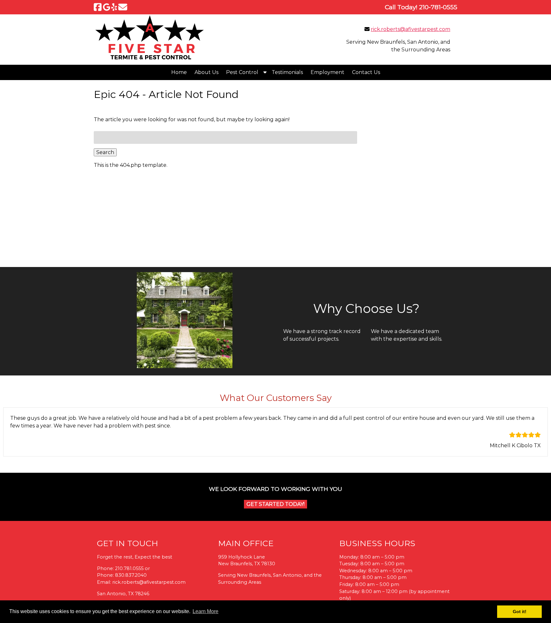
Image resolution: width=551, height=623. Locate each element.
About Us (206, 72)
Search (105, 152)
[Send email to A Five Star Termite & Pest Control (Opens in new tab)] (122, 7)
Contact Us (366, 72)
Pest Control (242, 72)
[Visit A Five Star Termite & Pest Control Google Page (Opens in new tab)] (106, 7)
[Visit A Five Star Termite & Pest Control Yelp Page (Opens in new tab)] (114, 7)
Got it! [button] (519, 611)
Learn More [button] (205, 611)
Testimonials (287, 72)
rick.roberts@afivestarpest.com (410, 29)
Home (179, 72)
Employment (327, 72)
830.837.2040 (131, 575)
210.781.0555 (129, 568)
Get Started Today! (275, 504)
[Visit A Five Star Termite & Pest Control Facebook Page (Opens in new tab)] (98, 7)
